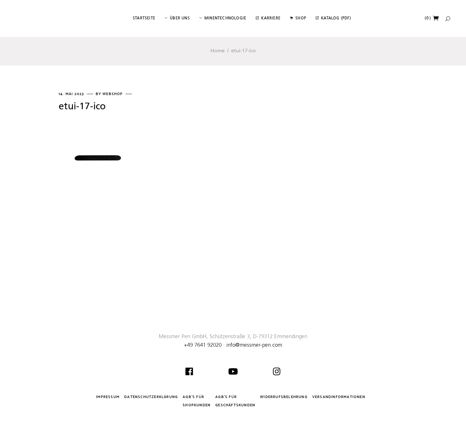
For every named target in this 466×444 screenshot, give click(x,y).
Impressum (108, 397)
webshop (113, 94)
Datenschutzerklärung (151, 397)
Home (217, 51)
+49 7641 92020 (203, 345)
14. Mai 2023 (72, 94)
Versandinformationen (338, 397)
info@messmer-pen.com (254, 345)
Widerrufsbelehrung (283, 397)
